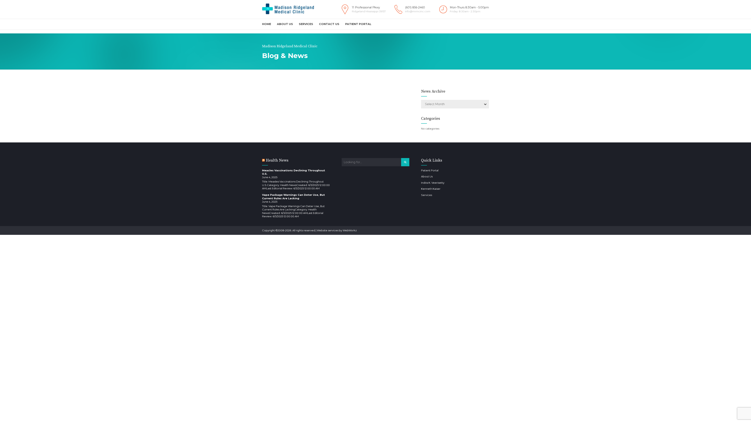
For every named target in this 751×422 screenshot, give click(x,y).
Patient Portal (358, 24)
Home (266, 24)
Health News (277, 160)
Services (306, 24)
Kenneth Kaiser (430, 188)
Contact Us (329, 24)
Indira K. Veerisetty (432, 182)
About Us (285, 24)
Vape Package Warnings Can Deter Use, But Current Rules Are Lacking (293, 196)
